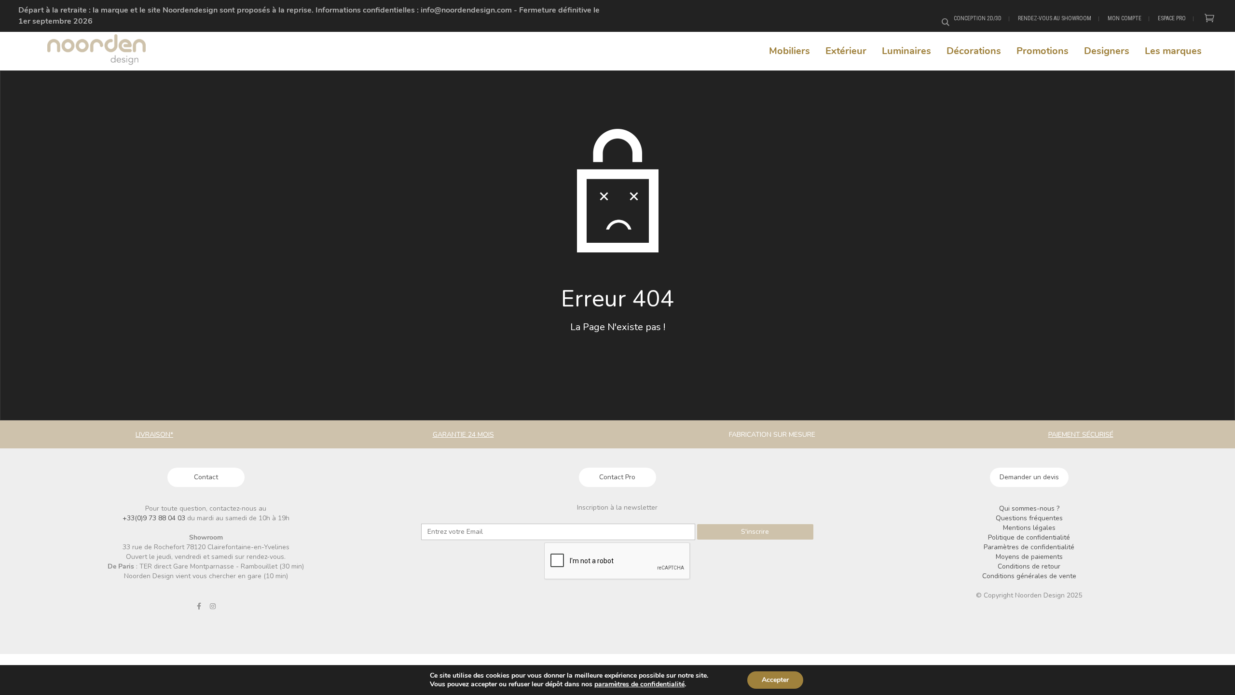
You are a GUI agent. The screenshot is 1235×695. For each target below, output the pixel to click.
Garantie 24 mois (463, 434)
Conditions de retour (1029, 566)
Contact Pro (617, 477)
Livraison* (154, 434)
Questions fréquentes (1029, 518)
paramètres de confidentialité (639, 684)
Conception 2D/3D (978, 18)
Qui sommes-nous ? (1029, 508)
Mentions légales (1029, 527)
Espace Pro (1172, 18)
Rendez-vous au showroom (1054, 18)
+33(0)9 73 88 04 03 (155, 518)
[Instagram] (213, 606)
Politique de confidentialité (1029, 537)
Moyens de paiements (1029, 556)
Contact (206, 477)
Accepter (775, 679)
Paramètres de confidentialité (1029, 547)
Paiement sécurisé (1080, 434)
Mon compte (1124, 18)
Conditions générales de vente (1029, 576)
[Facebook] (199, 606)
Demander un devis (1029, 477)
